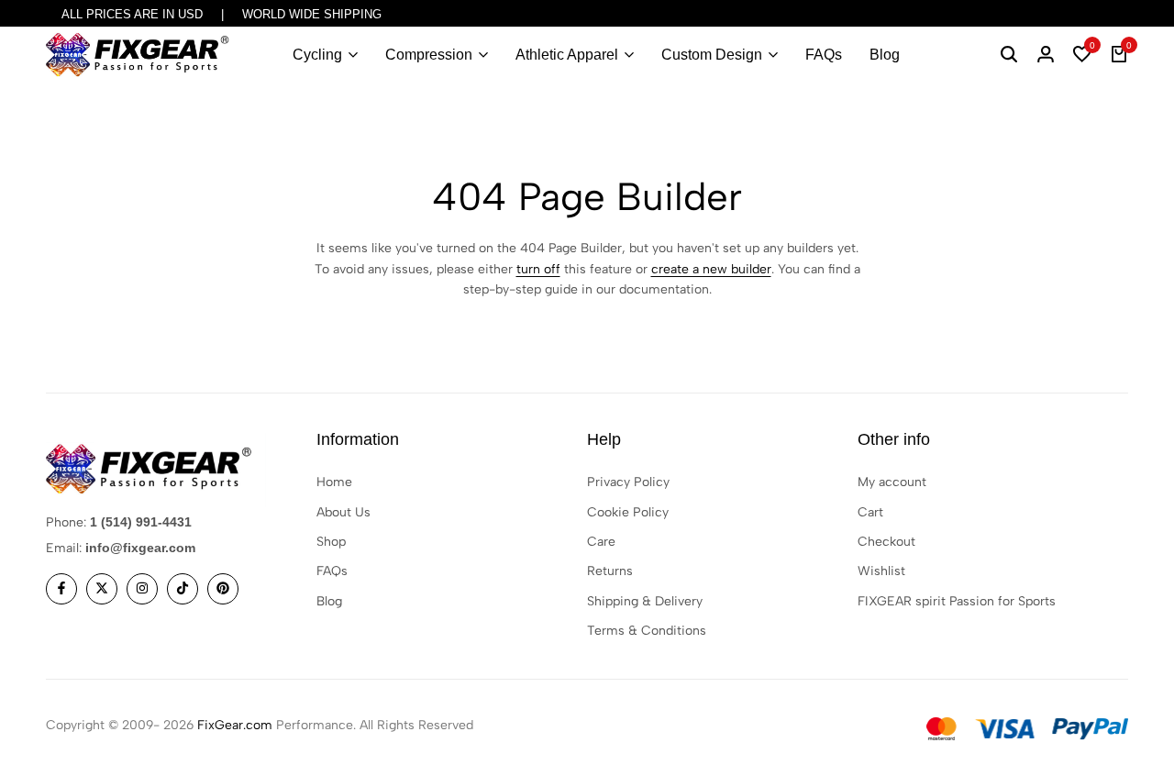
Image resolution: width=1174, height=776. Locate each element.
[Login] (1045, 55)
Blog (884, 54)
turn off (538, 269)
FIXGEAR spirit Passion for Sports (957, 601)
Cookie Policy (628, 512)
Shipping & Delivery (645, 601)
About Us (343, 512)
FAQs (823, 54)
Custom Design (711, 54)
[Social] (61, 588)
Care (601, 541)
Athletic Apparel (566, 54)
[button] (1082, 55)
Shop (331, 541)
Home (334, 482)
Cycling (317, 54)
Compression (428, 54)
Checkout (886, 541)
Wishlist (881, 571)
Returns (610, 571)
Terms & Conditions (646, 630)
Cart (870, 512)
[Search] (1009, 55)
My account (892, 482)
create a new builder (711, 269)
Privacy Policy (628, 482)
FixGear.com (234, 725)
